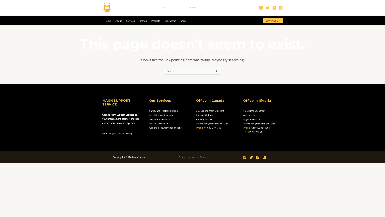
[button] (273, 20)
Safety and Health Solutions (163, 110)
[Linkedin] (281, 8)
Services (130, 20)
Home (108, 20)
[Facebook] (261, 8)
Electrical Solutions (158, 123)
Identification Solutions (161, 114)
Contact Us (170, 20)
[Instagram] (274, 8)
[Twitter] (268, 8)
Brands (143, 20)
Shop (183, 20)
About (119, 20)
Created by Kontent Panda (192, 157)
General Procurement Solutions (165, 127)
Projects (155, 20)
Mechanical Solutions (159, 119)
